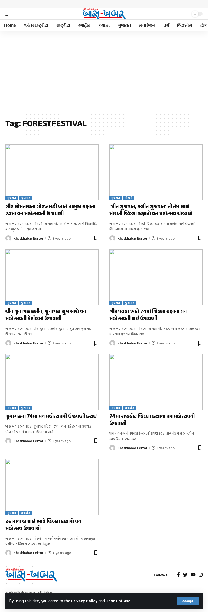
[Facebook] (178, 575)
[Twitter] (185, 575)
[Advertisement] (104, 72)
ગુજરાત (11, 198)
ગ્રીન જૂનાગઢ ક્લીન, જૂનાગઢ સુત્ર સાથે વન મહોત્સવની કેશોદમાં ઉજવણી (45, 315)
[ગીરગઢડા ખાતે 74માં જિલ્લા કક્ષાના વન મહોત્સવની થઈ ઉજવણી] (156, 277)
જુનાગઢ (26, 198)
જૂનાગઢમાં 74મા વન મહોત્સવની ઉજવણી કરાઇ (51, 416)
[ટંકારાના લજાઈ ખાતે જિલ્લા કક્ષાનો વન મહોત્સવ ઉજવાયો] (52, 487)
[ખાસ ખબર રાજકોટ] (104, 13)
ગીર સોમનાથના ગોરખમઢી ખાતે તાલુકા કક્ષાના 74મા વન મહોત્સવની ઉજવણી (50, 210)
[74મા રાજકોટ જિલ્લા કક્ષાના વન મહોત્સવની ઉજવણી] (156, 382)
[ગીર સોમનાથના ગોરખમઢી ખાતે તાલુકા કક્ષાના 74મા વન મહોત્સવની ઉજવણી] (52, 172)
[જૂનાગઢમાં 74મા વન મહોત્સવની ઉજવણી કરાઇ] (52, 382)
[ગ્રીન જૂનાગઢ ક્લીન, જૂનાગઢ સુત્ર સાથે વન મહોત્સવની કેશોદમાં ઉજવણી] (52, 277)
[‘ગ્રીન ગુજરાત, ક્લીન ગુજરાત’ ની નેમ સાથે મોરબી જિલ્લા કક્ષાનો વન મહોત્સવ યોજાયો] (156, 172)
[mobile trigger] (10, 14)
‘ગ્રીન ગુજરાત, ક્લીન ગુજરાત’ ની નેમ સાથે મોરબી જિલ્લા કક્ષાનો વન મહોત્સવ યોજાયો (150, 210)
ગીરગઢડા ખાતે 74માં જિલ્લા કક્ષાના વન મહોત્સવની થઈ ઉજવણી (148, 315)
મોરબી (128, 198)
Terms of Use (118, 601)
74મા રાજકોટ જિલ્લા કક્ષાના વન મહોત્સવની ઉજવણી (152, 420)
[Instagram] (201, 575)
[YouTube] (193, 575)
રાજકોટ (129, 408)
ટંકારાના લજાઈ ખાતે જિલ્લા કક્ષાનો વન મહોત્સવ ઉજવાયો (43, 525)
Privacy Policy (84, 601)
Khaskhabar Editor (28, 238)
